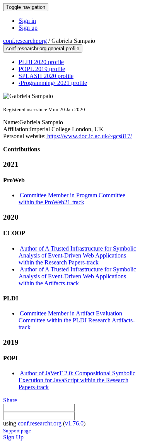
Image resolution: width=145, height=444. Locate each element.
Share (10, 400)
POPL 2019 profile (42, 69)
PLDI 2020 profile (41, 62)
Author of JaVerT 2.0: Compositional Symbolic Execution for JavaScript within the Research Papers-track (77, 380)
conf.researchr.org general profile (42, 48)
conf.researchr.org (25, 40)
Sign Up (13, 437)
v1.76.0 (74, 423)
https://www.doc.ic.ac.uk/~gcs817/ (89, 136)
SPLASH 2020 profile (46, 76)
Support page (17, 431)
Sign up (28, 27)
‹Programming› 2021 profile (53, 83)
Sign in (27, 20)
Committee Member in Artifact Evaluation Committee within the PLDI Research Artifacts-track (77, 320)
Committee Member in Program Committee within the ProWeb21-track (72, 198)
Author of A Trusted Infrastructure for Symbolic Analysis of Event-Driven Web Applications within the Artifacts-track (77, 276)
